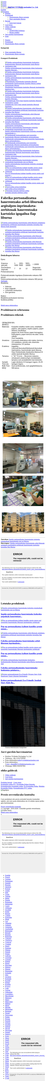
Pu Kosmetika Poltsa (31, 786)
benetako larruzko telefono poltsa (16, 192)
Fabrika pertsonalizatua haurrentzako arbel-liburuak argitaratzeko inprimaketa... (22, 115)
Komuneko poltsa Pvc (8, 784)
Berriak (7, 21)
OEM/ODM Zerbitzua (17, 30)
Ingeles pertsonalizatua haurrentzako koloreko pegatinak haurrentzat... (21, 615)
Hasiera (7, 13)
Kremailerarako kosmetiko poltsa (12, 786)
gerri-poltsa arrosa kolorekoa (14, 189)
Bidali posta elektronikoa (9, 812)
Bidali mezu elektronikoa (9, 305)
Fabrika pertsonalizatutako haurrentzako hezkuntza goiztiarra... (19, 669)
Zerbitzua (8, 29)
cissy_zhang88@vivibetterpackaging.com (20, 764)
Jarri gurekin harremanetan (14, 34)
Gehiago (4, 281)
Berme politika (14, 32)
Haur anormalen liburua (17, 19)
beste (7, 36)
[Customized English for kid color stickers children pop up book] (23, 610)
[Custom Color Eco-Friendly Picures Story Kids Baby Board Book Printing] (23, 676)
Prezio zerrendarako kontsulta (11, 807)
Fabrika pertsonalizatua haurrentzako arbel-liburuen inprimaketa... (20, 642)
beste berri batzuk (15, 23)
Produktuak (9, 15)
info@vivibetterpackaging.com (28, 760)
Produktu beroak (6, 782)
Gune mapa (17, 782)
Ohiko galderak (10, 27)
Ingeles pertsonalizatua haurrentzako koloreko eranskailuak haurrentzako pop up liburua (20, 540)
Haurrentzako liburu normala (19, 17)
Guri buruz (9, 25)
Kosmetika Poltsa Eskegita (26, 784)
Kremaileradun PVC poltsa (22, 788)
